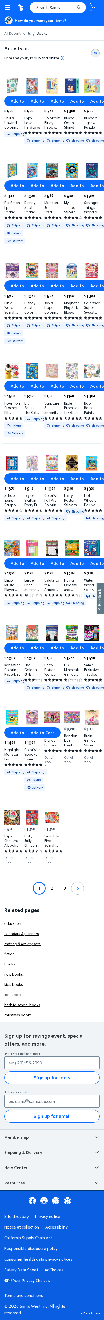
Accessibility (56, 1227)
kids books (13, 984)
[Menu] (8, 7)
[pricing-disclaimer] (62, 58)
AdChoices (54, 1270)
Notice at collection (21, 1227)
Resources (14, 1183)
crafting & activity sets (22, 943)
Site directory (16, 1216)
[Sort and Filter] (95, 53)
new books (13, 974)
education (12, 923)
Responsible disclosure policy (31, 1248)
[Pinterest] (67, 1201)
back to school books (22, 1004)
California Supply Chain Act (28, 1238)
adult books (14, 994)
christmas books (18, 1014)
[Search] (79, 7)
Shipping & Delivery (23, 1152)
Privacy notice (47, 1216)
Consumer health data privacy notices (38, 1259)
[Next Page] (77, 888)
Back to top (91, 1313)
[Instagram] (44, 1201)
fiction (9, 953)
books (9, 964)
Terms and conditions (23, 1295)
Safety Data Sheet (21, 1270)
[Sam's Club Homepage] (21, 7)
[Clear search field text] (72, 7)
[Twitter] (56, 1201)
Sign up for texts (52, 1077)
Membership (16, 1137)
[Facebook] (32, 1201)
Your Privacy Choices (31, 1280)
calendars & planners (21, 933)
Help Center (16, 1168)
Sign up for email (52, 1116)
